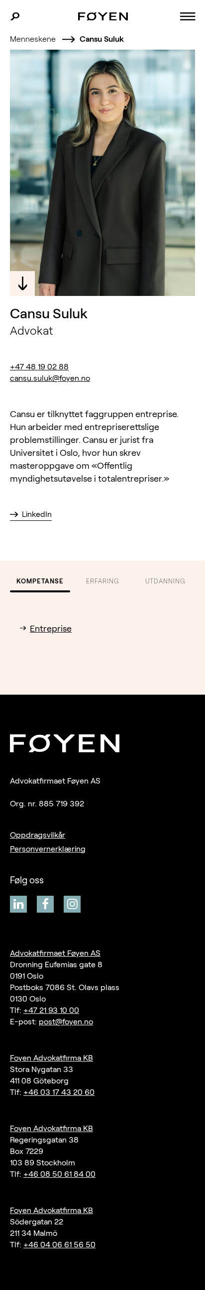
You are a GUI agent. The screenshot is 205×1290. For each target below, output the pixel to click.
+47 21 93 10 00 (51, 1010)
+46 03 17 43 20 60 (59, 1092)
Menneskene (33, 39)
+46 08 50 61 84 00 (59, 1174)
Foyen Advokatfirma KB (51, 1058)
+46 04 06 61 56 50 (59, 1244)
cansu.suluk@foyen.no (50, 378)
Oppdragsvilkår (37, 835)
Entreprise (51, 629)
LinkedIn (37, 514)
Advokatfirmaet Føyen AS (55, 953)
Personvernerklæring (48, 849)
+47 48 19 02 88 (39, 366)
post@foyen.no (66, 1021)
